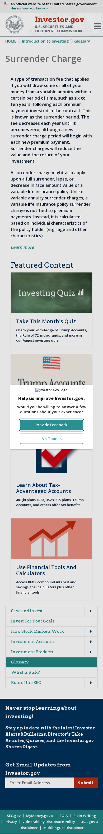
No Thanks (51, 438)
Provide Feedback (51, 424)
